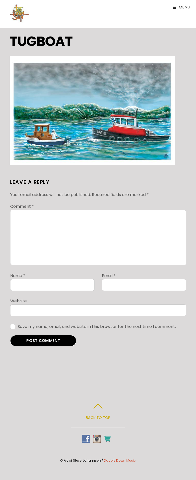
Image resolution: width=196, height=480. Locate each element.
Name (17, 276)
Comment (22, 206)
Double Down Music (120, 460)
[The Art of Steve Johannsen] (19, 20)
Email (109, 276)
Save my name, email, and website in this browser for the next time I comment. (97, 326)
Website (18, 301)
